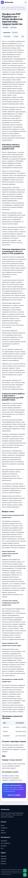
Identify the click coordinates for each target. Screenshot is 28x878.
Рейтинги (3, 833)
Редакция (3, 856)
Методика (4, 845)
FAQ (23, 36)
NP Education (7, 2)
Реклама (3, 861)
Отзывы (16, 36)
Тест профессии (5, 843)
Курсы (2, 825)
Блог (2, 848)
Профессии (4, 828)
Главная (3, 7)
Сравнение (4, 840)
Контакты (3, 863)
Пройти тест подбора (14, 795)
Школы (3, 830)
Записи (7, 7)
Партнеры (4, 858)
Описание (15, 32)
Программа (7, 36)
